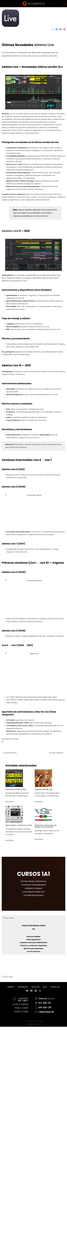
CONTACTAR (55, 987)
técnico (12, 194)
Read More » (10, 802)
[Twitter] (52, 29)
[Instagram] (36, 991)
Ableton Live (18, 56)
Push (8, 726)
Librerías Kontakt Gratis (15, 789)
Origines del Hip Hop (43, 789)
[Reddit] (64, 29)
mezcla (18, 186)
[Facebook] (60, 29)
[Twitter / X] (40, 991)
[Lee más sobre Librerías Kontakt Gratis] (14, 778)
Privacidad (38, 1021)
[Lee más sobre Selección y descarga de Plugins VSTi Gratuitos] (43, 814)
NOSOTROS (35, 987)
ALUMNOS (10, 987)
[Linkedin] (56, 29)
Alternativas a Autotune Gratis (18, 825)
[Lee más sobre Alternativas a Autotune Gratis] (14, 814)
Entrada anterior (9, 753)
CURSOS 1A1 (33, 874)
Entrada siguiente (57, 753)
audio (25, 552)
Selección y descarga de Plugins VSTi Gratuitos (45, 826)
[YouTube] (27, 991)
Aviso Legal (29, 1021)
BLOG (45, 987)
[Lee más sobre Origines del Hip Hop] (43, 778)
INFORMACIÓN (23, 987)
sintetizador (20, 389)
